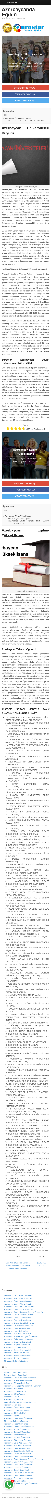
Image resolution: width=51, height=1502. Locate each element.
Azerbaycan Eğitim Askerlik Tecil (16, 1383)
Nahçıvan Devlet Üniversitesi (15, 1372)
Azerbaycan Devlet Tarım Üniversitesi (18, 1314)
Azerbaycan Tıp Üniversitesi (15, 1481)
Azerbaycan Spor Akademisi (15, 1347)
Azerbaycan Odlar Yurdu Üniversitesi (18, 1339)
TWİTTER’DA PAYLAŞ (25, 496)
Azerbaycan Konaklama (13, 1388)
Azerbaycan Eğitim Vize (13, 1399)
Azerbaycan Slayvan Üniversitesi (17, 1344)
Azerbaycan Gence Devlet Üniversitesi (19, 1323)
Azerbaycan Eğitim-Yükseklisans (18, 516)
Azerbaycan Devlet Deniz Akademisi (18, 1301)
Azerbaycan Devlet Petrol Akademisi (18, 1309)
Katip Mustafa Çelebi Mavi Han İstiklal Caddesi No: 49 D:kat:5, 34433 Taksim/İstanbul (17, 1265)
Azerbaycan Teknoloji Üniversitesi (17, 1355)
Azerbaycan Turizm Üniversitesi (16, 1358)
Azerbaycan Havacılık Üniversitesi (17, 1328)
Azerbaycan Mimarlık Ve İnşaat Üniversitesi (21, 1336)
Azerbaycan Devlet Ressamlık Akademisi (20, 1377)
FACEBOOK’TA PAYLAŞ (25, 490)
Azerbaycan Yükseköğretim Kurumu (18, 1380)
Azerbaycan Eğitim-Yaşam (14, 1394)
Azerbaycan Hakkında (12, 1405)
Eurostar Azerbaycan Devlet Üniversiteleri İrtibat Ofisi (28, 121)
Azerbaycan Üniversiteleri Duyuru (18, 118)
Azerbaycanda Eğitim (18, 12)
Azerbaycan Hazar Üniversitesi (16, 1331)
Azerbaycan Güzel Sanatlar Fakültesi (18, 1325)
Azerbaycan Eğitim (11, 1415)
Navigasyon (12, 2)
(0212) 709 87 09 (41, 1264)
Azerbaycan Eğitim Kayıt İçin (15, 1391)
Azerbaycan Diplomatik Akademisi (17, 1320)
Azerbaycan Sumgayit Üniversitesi (17, 1350)
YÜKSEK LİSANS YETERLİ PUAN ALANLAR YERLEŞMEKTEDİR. (30, 522)
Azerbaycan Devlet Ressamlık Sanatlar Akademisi (23, 1312)
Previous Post (25, 1278)
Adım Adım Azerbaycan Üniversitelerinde (20, 1402)
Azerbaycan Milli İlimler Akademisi (17, 1333)
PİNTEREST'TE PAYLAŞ (25, 88)
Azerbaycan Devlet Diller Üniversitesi (18, 1304)
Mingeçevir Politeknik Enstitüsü (16, 1361)
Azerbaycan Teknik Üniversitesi (16, 1352)
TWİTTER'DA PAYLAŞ (25, 100)
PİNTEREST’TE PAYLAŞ (25, 483)
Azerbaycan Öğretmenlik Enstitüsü (17, 1342)
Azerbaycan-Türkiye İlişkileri (15, 1413)
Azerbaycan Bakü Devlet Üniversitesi (18, 1295)
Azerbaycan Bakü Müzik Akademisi (18, 1298)
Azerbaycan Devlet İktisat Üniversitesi (19, 1306)
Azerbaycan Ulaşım (11, 1396)
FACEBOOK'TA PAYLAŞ (25, 94)
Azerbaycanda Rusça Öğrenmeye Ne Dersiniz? (22, 1386)
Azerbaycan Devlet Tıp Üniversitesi (17, 1317)
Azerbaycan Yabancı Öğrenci (21, 519)
